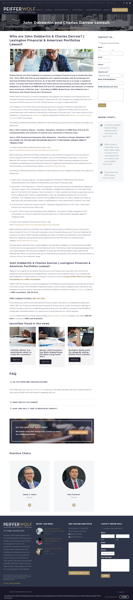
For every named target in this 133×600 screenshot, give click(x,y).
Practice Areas (77, 10)
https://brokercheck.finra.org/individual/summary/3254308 (36, 225)
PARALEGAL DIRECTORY (79, 573)
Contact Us (37, 115)
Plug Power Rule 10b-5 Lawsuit (111, 173)
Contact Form (57, 316)
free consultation (78, 432)
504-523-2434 (113, 2)
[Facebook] (123, 3)
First (99, 50)
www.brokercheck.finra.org (54, 166)
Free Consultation (120, 10)
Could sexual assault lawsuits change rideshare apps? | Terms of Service (112, 129)
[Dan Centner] (74, 486)
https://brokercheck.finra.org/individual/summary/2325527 (36, 150)
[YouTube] (130, 3)
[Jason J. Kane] (30, 486)
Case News (106, 10)
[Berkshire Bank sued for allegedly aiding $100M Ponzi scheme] (81, 336)
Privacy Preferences (111, 597)
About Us (40, 10)
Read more (16, 360)
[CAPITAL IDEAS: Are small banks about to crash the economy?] (23, 336)
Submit (102, 105)
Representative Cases (94, 10)
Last (112, 50)
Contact (13, 316)
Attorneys (48, 10)
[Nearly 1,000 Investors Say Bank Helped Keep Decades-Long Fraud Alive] (52, 336)
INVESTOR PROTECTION (61, 10)
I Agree (124, 597)
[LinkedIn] (127, 3)
